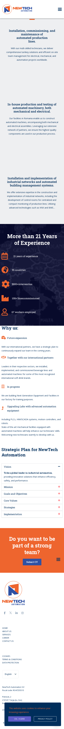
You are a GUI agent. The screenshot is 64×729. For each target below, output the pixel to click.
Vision (7, 466)
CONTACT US (8, 641)
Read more (31, 68)
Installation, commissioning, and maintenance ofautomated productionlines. (32, 36)
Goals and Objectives (15, 493)
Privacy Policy (45, 719)
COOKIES (6, 656)
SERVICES (6, 634)
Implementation (13, 514)
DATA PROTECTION (10, 662)
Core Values (10, 500)
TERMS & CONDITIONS (12, 659)
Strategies (9, 507)
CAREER (5, 637)
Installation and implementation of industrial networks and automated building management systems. (32, 181)
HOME (5, 628)
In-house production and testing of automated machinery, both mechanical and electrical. (32, 107)
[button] (32, 466)
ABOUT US (6, 631)
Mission (8, 486)
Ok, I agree (19, 719)
